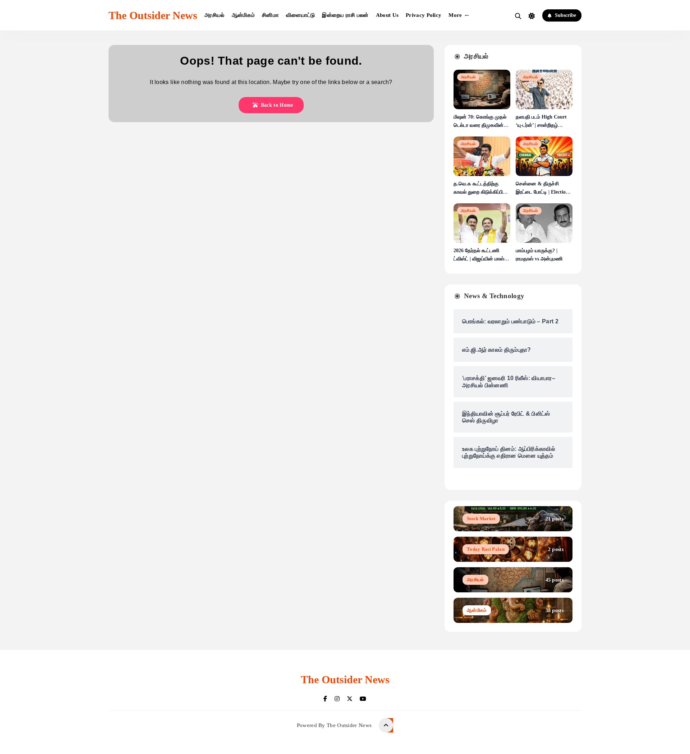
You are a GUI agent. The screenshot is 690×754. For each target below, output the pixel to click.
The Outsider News (153, 15)
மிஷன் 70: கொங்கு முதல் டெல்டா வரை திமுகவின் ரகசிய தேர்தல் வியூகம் (480, 125)
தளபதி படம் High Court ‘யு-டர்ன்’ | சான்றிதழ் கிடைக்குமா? (541, 125)
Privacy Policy (423, 15)
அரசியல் (214, 15)
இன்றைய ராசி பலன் (345, 15)
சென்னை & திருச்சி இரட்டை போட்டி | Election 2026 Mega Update (542, 192)
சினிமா (270, 15)
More (455, 15)
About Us (387, 15)
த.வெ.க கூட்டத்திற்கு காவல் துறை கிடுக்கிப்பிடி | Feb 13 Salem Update (481, 192)
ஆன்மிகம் (243, 15)
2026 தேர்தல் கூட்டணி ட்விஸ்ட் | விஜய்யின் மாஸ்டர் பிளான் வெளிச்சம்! (481, 259)
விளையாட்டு (300, 15)
